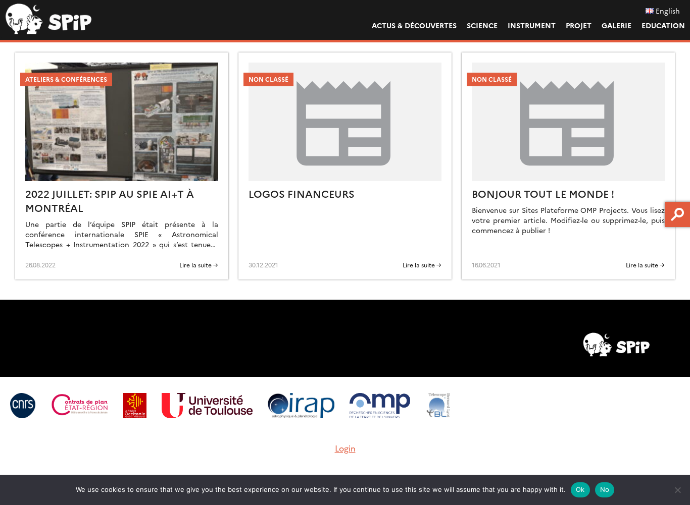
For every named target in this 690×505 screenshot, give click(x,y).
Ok (580, 489)
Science (482, 25)
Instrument (532, 25)
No (605, 489)
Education (663, 25)
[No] (677, 490)
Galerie (616, 25)
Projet (579, 25)
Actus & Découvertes (414, 25)
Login (345, 448)
